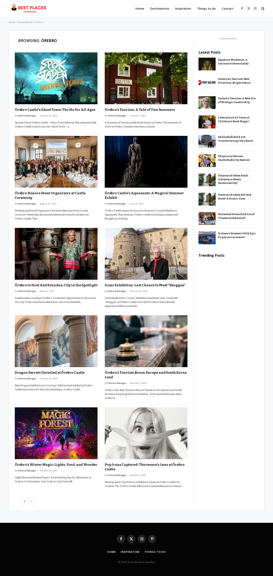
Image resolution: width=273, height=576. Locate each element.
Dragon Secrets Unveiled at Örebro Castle (50, 373)
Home (140, 8)
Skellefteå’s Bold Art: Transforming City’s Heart (235, 138)
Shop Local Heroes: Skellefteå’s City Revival (234, 158)
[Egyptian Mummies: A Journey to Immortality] (207, 64)
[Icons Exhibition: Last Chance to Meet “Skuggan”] (146, 254)
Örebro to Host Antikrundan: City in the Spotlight (56, 285)
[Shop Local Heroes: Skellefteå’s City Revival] (207, 160)
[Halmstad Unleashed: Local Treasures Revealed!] (207, 218)
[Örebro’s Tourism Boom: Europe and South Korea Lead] (146, 341)
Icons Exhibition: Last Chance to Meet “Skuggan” (145, 285)
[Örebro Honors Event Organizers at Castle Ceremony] (56, 162)
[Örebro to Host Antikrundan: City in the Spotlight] (56, 254)
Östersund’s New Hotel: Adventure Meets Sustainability (233, 179)
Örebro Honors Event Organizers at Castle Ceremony (50, 195)
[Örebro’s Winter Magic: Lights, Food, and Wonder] (56, 433)
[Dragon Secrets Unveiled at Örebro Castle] (56, 341)
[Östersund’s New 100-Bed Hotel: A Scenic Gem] (207, 199)
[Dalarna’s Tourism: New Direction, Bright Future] (207, 83)
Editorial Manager (27, 115)
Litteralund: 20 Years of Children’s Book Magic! (233, 119)
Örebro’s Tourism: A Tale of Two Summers (140, 110)
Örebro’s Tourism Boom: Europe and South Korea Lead (146, 375)
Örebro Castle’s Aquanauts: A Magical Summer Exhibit (144, 195)
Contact (228, 8)
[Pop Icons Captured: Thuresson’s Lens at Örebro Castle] (146, 433)
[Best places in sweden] (29, 8)
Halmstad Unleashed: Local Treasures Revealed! (236, 216)
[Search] (262, 8)
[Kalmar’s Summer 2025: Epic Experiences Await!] (207, 237)
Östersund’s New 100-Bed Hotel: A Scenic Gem (234, 196)
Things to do (206, 8)
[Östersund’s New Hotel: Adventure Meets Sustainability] (207, 179)
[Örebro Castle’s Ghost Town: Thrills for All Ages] (56, 78)
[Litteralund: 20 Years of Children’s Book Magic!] (207, 121)
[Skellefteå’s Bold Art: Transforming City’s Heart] (207, 141)
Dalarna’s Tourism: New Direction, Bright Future (234, 80)
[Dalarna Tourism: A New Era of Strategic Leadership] (207, 102)
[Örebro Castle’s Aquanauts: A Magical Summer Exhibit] (146, 162)
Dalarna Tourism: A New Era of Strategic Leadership (237, 100)
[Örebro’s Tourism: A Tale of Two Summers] (146, 78)
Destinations (159, 8)
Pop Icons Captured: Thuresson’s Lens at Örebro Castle (145, 467)
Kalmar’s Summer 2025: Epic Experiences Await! (237, 235)
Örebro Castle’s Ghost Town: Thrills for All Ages (55, 110)
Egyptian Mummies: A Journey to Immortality (233, 61)
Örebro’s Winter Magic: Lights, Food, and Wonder (56, 465)
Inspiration (183, 8)
